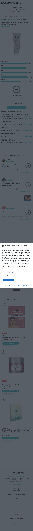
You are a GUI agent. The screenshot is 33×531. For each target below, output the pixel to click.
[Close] (30, 245)
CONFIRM (8, 279)
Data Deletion (8, 285)
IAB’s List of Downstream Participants (18, 268)
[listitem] (16, 272)
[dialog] (16, 265)
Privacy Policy (25, 285)
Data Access (16, 285)
